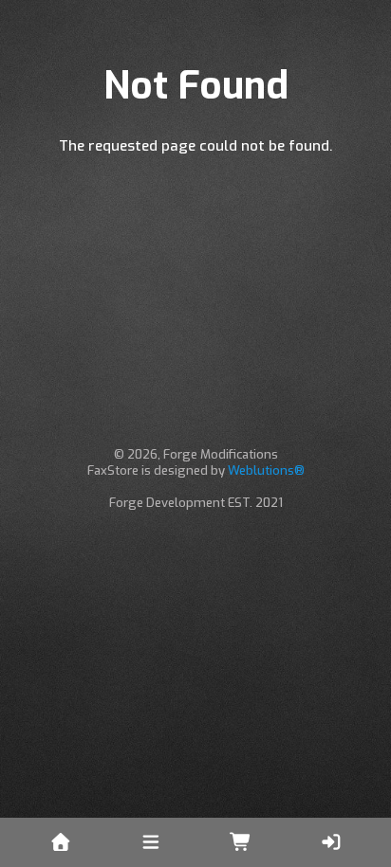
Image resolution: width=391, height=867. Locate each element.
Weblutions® (266, 470)
